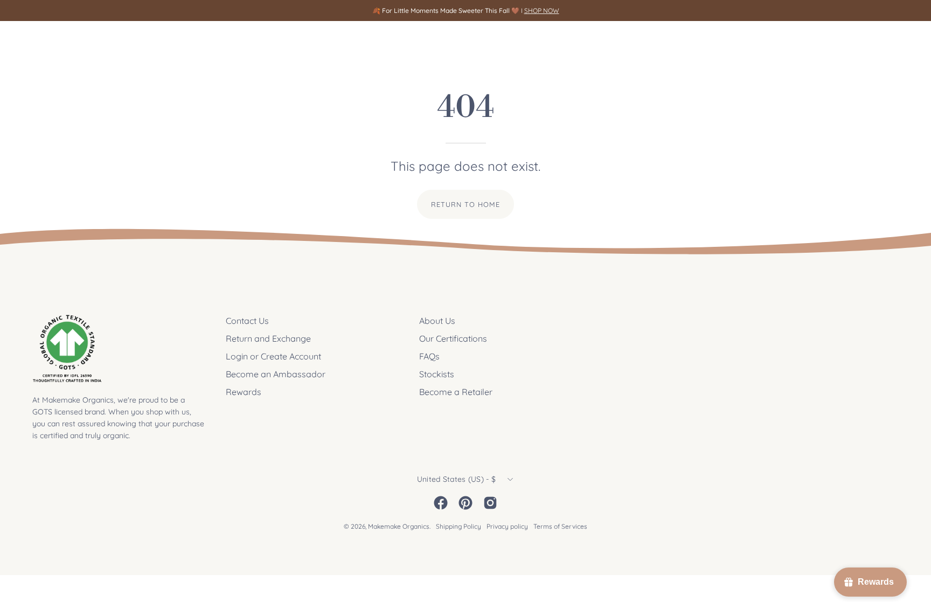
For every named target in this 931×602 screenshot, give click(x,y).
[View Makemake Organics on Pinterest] (465, 503)
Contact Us (247, 320)
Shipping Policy (458, 526)
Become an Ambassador (275, 374)
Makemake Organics (398, 526)
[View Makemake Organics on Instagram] (490, 503)
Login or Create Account (273, 356)
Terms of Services (560, 526)
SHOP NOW (541, 10)
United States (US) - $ (456, 479)
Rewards (243, 391)
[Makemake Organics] (70, 41)
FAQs (429, 356)
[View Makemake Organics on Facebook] (441, 503)
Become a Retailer (455, 391)
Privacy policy (507, 526)
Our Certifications (453, 338)
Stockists (436, 374)
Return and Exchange (268, 338)
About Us (437, 320)
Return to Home (465, 204)
